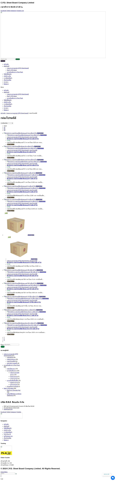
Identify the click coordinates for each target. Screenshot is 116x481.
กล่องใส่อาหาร (11, 368)
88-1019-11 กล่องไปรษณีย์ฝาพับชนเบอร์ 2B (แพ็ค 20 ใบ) (22, 275)
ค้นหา (2, 346)
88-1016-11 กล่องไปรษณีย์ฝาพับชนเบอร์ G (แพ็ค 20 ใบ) (22, 191)
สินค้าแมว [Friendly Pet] (13, 390)
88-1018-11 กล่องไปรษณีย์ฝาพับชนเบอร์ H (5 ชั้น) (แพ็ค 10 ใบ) (24, 262)
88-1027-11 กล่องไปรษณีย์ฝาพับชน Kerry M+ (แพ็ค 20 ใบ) (23, 328)
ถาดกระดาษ (13, 378)
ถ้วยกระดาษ (13, 376)
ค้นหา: (2, 344)
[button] (58, 87)
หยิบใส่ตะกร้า (10, 144)
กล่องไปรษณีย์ (33, 137)
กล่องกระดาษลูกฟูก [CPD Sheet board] (18, 68)
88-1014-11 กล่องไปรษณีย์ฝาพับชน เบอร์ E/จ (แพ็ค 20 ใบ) (23, 165)
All (4, 130)
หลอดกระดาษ (14, 382)
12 (4, 127)
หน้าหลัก (6, 64)
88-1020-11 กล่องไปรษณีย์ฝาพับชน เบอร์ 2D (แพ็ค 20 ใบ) (23, 289)
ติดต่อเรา (6, 84)
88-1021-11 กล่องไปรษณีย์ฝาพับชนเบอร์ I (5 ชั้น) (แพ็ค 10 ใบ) (24, 302)
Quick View (40, 133)
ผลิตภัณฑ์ (6, 66)
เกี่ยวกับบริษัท (7, 80)
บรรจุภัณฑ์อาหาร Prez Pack (15, 72)
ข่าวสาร (6, 82)
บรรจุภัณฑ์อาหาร (12, 370)
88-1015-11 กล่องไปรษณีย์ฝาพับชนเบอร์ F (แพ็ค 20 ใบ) (22, 178)
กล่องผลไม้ (10, 357)
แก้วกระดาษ (13, 384)
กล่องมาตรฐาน (11, 359)
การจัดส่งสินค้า (8, 78)
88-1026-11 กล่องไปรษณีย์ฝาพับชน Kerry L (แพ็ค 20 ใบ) (22, 315)
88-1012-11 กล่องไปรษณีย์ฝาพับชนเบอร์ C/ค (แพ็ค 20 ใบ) (23, 138)
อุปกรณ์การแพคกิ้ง (12, 363)
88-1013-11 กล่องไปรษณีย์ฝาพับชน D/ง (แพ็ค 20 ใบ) (21, 152)
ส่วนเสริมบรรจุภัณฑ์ (12, 386)
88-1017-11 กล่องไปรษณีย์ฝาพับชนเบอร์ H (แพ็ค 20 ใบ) (22, 205)
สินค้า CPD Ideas (12, 70)
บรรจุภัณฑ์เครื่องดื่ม (12, 380)
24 (4, 128)
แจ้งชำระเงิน (7, 76)
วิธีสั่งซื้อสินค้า (8, 74)
